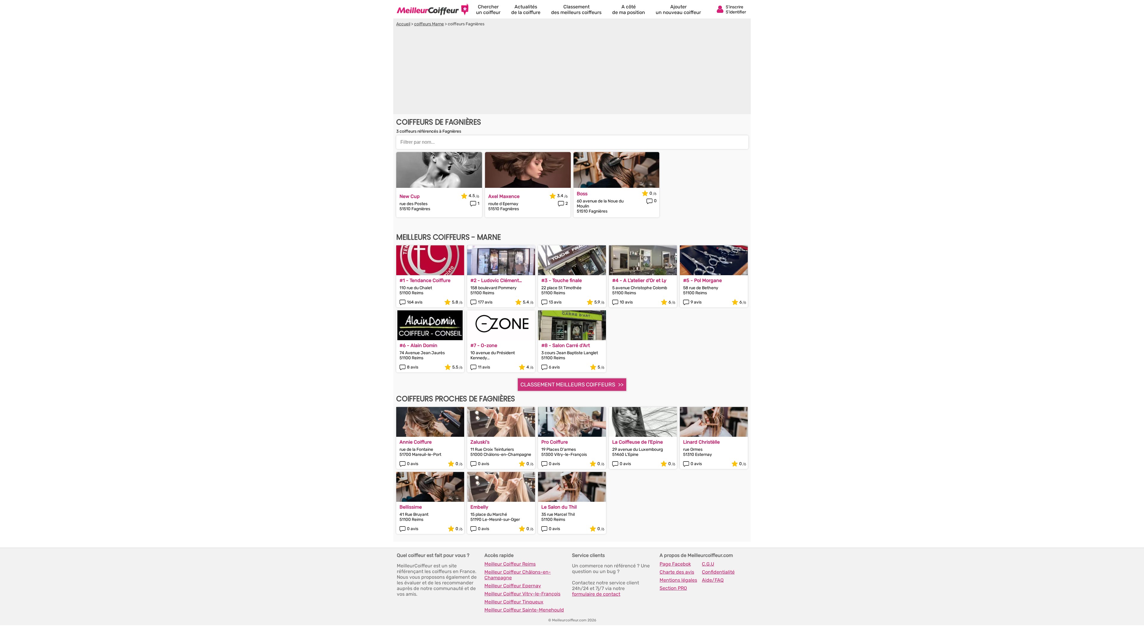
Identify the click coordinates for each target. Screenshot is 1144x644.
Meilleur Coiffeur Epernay (512, 586)
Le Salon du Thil (559, 507)
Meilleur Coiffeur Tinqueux (513, 602)
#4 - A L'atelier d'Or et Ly (639, 280)
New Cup (410, 196)
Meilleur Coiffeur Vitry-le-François (522, 594)
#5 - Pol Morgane (702, 280)
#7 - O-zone (483, 345)
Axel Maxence (504, 196)
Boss (582, 193)
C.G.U (708, 564)
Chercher (488, 9)
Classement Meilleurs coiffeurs (567, 384)
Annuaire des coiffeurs (432, 9)
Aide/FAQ (713, 580)
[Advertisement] (572, 71)
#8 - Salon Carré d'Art (565, 345)
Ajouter (678, 9)
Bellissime (411, 507)
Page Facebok (675, 564)
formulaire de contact (596, 594)
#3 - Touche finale (561, 280)
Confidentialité (718, 572)
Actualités (525, 9)
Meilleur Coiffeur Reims (510, 564)
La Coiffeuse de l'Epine (637, 442)
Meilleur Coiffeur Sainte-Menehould (524, 610)
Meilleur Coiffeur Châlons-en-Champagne (517, 574)
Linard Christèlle (701, 442)
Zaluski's (479, 442)
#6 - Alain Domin (418, 345)
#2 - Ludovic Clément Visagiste (494, 280)
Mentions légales (678, 580)
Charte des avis (677, 572)
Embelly (479, 507)
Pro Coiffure (554, 442)
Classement (576, 9)
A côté (628, 9)
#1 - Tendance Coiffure (425, 280)
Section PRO (673, 588)
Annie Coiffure (416, 442)
